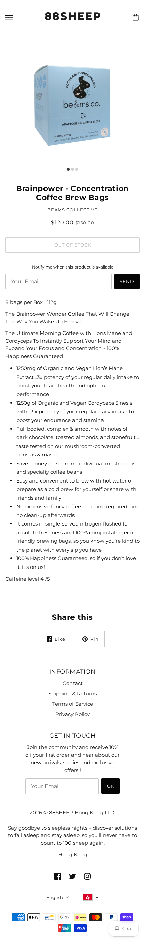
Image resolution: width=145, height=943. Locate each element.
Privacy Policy (72, 714)
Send (127, 281)
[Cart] (136, 17)
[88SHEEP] (72, 21)
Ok (110, 786)
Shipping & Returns (72, 693)
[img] (57, 876)
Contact (73, 683)
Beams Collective (72, 209)
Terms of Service (72, 704)
